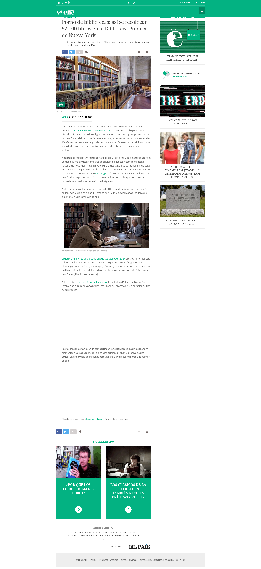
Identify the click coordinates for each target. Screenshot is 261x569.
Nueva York (77, 532)
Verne (65, 12)
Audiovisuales (100, 532)
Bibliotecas (73, 535)
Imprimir (139, 51)
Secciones (202, 10)
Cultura (109, 535)
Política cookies (145, 559)
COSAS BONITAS (69, 17)
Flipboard (100, 419)
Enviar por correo (147, 51)
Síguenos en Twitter (133, 3)
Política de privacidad (128, 559)
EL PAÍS (139, 546)
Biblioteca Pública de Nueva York (92, 130)
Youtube (114, 532)
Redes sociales (122, 535)
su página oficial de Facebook (91, 281)
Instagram (90, 419)
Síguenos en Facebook (128, 3)
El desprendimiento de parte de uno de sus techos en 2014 (94, 258)
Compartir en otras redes (79, 52)
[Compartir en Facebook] (65, 52)
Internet (136, 535)
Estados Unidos (127, 532)
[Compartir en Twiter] (72, 52)
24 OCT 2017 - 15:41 (80, 117)
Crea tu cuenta (198, 3)
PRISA (182, 559)
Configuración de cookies (163, 559)
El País (65, 2)
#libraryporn (102, 173)
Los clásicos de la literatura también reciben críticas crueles (128, 491)
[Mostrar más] (103, 539)
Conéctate (185, 3)
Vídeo (88, 532)
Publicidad (103, 559)
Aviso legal (114, 559)
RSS (176, 559)
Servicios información (92, 535)
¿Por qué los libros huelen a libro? (78, 489)
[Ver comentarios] (87, 52)
